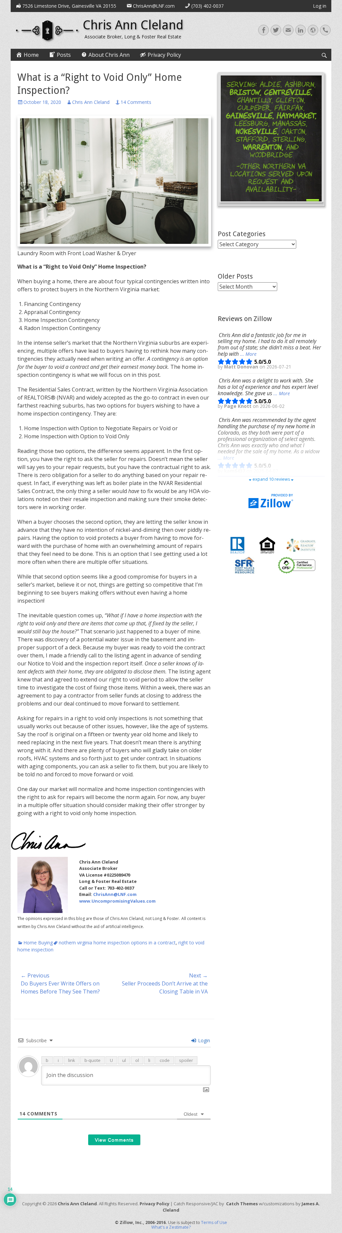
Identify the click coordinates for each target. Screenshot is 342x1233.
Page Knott (238, 406)
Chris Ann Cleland (133, 25)
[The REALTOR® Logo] (237, 545)
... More (248, 354)
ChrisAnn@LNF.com (115, 894)
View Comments (114, 1139)
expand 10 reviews (271, 479)
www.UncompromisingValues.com (117, 901)
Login (203, 1040)
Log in (319, 6)
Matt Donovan (242, 367)
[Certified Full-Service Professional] (296, 565)
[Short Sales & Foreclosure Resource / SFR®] (245, 565)
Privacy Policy (154, 1204)
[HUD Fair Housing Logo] (267, 545)
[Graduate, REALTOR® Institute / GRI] (301, 545)
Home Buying (38, 942)
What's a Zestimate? (171, 1227)
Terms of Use (214, 1222)
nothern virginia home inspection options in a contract (117, 942)
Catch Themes (242, 1204)
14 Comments (136, 102)
